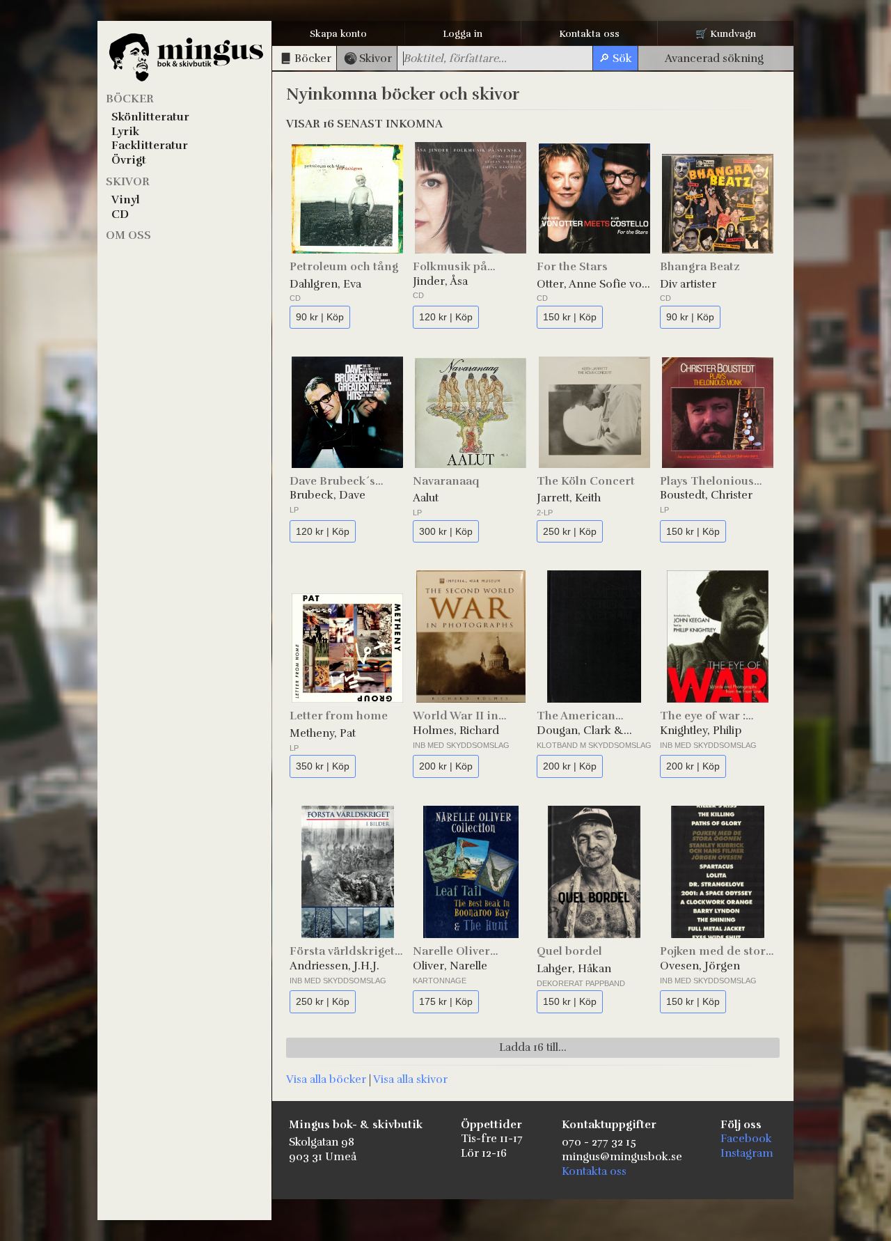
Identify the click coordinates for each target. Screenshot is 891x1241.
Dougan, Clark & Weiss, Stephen (580, 731)
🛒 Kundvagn (725, 34)
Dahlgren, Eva (325, 284)
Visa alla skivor (410, 1079)
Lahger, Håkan (574, 969)
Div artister (688, 284)
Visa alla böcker (326, 1079)
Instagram (746, 1153)
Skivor (128, 182)
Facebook (746, 1139)
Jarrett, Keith (569, 498)
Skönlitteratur (150, 117)
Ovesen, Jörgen (700, 966)
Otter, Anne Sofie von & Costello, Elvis (593, 284)
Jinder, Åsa (440, 281)
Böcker (130, 99)
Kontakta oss (589, 34)
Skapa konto (338, 34)
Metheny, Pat (323, 733)
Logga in (462, 34)
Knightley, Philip (701, 730)
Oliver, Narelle (450, 966)
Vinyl (125, 200)
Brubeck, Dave (327, 495)
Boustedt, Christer (706, 495)
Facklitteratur (149, 146)
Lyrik (125, 132)
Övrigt (128, 160)
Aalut (426, 498)
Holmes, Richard (456, 730)
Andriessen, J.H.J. (334, 966)
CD (120, 214)
